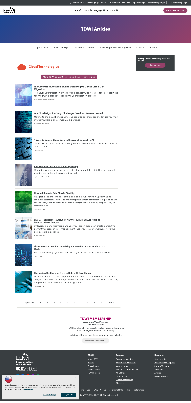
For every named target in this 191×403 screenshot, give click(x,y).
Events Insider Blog (124, 380)
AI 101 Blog (120, 373)
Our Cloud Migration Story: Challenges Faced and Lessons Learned (68, 113)
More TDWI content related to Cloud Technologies (69, 77)
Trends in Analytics (61, 47)
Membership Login (156, 3)
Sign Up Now (155, 65)
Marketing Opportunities (127, 369)
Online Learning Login (177, 3)
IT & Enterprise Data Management (115, 47)
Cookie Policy (27, 389)
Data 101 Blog (122, 376)
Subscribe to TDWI (175, 10)
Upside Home (42, 47)
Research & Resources (120, 3)
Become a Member (124, 359)
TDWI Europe (94, 373)
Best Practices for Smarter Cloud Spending (56, 166)
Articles (157, 373)
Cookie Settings (49, 395)
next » (111, 302)
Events (104, 3)
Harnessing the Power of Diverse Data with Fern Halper (62, 273)
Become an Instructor (126, 363)
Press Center (93, 366)
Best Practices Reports (164, 363)
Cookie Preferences (135, 390)
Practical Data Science (146, 47)
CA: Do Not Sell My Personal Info (108, 390)
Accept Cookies (68, 395)
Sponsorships (139, 3)
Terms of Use (84, 390)
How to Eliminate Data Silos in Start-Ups (54, 193)
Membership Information (95, 341)
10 (102, 302)
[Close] (75, 377)
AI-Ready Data (161, 376)
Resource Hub (160, 359)
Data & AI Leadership (85, 47)
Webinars (158, 369)
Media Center (94, 369)
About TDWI (93, 359)
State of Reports (161, 366)
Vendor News (122, 366)
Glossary (120, 383)
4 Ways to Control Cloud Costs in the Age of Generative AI (64, 140)
